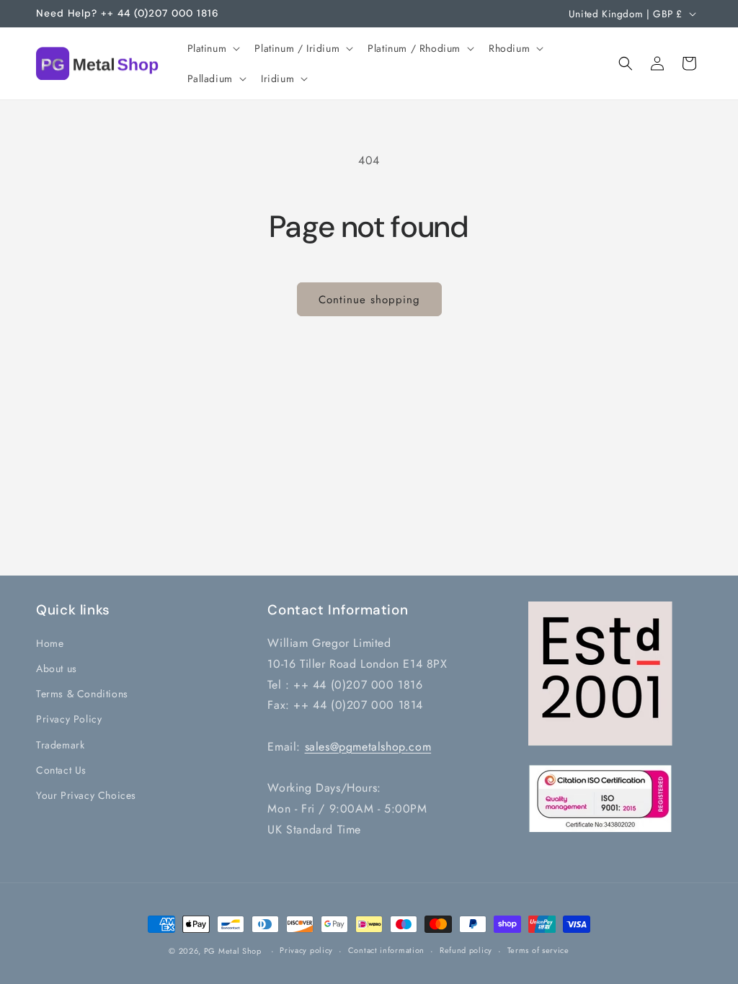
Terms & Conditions (82, 693)
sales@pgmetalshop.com (368, 746)
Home (49, 643)
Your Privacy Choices (86, 795)
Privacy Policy (69, 719)
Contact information (386, 950)
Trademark (60, 745)
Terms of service (538, 950)
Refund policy (466, 950)
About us (56, 668)
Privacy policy (306, 950)
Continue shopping (369, 300)
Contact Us (61, 770)
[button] (212, 48)
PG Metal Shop (233, 951)
